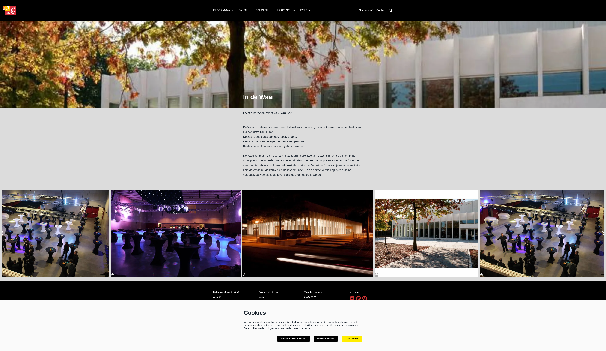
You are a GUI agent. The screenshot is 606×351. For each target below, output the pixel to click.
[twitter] (358, 298)
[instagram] (364, 298)
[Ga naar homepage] (9, 10)
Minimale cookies (325, 338)
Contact (380, 10)
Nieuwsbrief (365, 10)
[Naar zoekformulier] (390, 10)
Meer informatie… (303, 328)
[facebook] (352, 298)
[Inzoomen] (244, 275)
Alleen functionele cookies (293, 338)
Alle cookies (352, 338)
